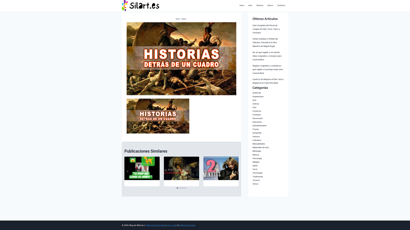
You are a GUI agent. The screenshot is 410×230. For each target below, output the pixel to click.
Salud (255, 165)
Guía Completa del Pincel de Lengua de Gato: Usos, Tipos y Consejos (266, 29)
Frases (256, 129)
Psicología (257, 158)
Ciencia (256, 104)
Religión (256, 162)
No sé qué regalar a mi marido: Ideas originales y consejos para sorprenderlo (267, 56)
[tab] (177, 188)
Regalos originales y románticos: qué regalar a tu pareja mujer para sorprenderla (268, 69)
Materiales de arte (261, 147)
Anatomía (257, 93)
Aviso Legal (171, 225)
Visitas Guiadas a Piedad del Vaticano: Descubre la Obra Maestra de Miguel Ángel (265, 42)
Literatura (257, 140)
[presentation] (142, 168)
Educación (257, 122)
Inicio (242, 5)
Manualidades (259, 144)
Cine (254, 107)
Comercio (257, 111)
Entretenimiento (259, 125)
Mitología (257, 151)
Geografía (257, 133)
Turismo (256, 180)
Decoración (258, 118)
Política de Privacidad (154, 225)
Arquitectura (258, 96)
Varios (270, 5)
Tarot (255, 169)
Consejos (257, 114)
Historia (259, 5)
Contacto (281, 5)
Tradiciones (258, 176)
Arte (250, 5)
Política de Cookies (186, 225)
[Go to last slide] (128, 171)
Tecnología (257, 173)
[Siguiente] (235, 171)
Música (256, 155)
